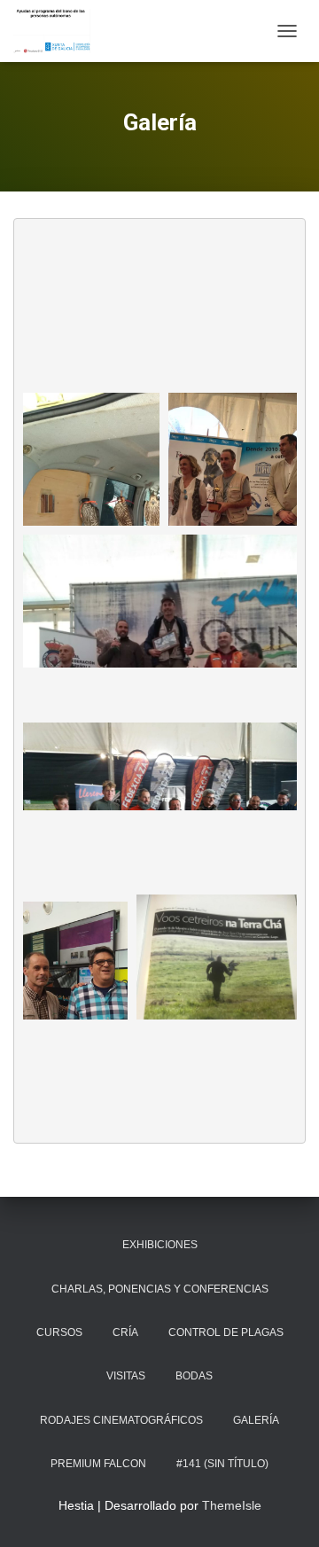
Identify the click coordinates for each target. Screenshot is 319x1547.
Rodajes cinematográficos (121, 1420)
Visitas (125, 1376)
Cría (125, 1332)
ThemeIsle (231, 1505)
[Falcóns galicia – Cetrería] (58, 31)
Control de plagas (226, 1332)
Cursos (59, 1332)
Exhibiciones (160, 1244)
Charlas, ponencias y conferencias (159, 1289)
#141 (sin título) (222, 1463)
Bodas (194, 1376)
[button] (91, 500)
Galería (256, 1420)
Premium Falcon (98, 1463)
